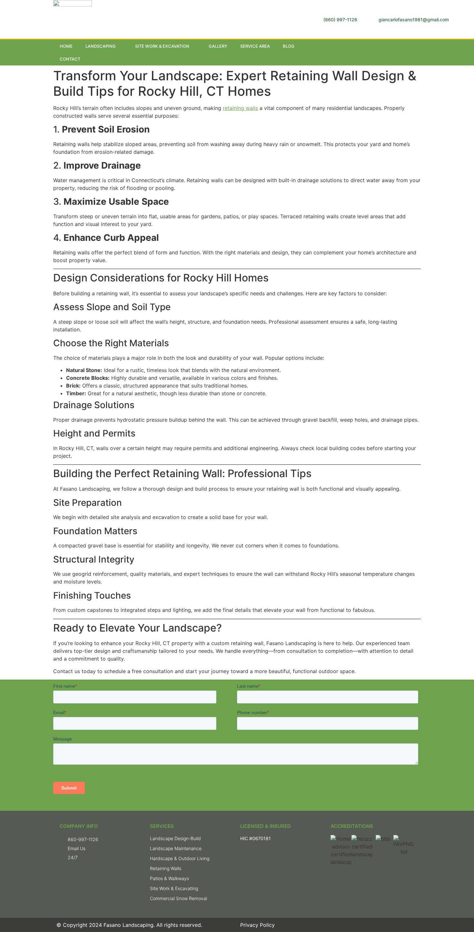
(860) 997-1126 (340, 19)
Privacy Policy (257, 925)
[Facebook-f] (389, 52)
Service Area (255, 46)
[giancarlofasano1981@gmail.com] (371, 19)
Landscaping (100, 46)
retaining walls (240, 108)
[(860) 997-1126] (316, 19)
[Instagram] (416, 52)
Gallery (218, 46)
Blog (288, 46)
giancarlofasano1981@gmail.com (414, 19)
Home (66, 46)
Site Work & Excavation (162, 46)
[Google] (403, 52)
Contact (70, 59)
